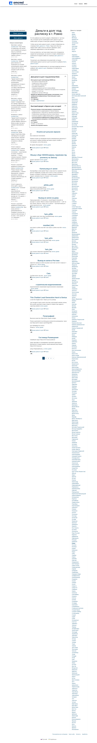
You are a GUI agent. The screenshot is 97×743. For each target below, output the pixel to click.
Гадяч (73, 191)
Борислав (74, 133)
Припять (74, 526)
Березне (74, 111)
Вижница (74, 171)
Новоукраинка (76, 466)
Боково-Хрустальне (77, 126)
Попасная (74, 517)
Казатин (74, 314)
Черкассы (74, 688)
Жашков (74, 259)
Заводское (75, 270)
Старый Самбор (76, 611)
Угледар (74, 656)
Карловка (74, 331)
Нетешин (74, 444)
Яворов (74, 721)
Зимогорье (75, 285)
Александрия (75, 56)
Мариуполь (75, 411)
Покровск (74, 511)
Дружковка (75, 247)
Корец (73, 352)
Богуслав (74, 125)
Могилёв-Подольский (78, 427)
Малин (73, 408)
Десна (73, 230)
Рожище (74, 546)
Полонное (74, 514)
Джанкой (74, 232)
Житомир (74, 48)
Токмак (74, 642)
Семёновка (75, 572)
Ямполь (74, 726)
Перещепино (75, 492)
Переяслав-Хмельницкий (79, 493)
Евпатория (75, 256)
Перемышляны (76, 488)
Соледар (74, 603)
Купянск (74, 382)
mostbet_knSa (15, 150)
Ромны (74, 548)
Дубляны (74, 249)
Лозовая (74, 391)
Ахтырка (74, 78)
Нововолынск (76, 452)
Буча (73, 150)
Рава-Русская (76, 533)
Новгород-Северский (78, 451)
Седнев (74, 569)
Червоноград (75, 686)
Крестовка (75, 377)
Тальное (74, 625)
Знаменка (74, 288)
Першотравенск (76, 495)
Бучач (73, 152)
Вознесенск (75, 179)
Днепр (73, 34)
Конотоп (74, 348)
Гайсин (74, 195)
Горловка (74, 210)
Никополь (74, 446)
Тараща (74, 627)
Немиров (74, 442)
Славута (74, 586)
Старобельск (75, 606)
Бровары (74, 140)
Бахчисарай (75, 90)
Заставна (74, 273)
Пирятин (74, 499)
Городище (75, 215)
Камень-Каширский (77, 328)
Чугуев (74, 702)
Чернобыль (75, 692)
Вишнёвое (74, 174)
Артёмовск (75, 75)
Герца (73, 200)
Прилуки (74, 522)
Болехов (74, 130)
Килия (73, 338)
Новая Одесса (76, 449)
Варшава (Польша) (77, 157)
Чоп (73, 698)
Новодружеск (76, 458)
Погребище (75, 500)
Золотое (74, 290)
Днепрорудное (76, 234)
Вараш (73, 155)
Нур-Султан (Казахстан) (78, 471)
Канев (73, 329)
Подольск (74, 507)
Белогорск (75, 99)
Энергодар (75, 715)
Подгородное (75, 505)
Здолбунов (75, 282)
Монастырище (76, 434)
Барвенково (75, 87)
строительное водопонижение (48, 285)
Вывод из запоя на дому (48, 198)
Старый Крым (76, 610)
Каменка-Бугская (77, 323)
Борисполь (75, 135)
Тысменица (75, 652)
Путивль (74, 529)
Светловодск (75, 563)
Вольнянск (75, 188)
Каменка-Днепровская (78, 324)
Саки (73, 553)
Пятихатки (75, 531)
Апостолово (75, 72)
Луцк (73, 399)
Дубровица (75, 253)
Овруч (73, 475)
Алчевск (74, 65)
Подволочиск (75, 502)
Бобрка (74, 119)
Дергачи (74, 229)
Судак (73, 616)
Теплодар (74, 632)
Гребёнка (74, 222)
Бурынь (74, 147)
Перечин (74, 490)
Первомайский (76, 485)
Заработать (85, 734)
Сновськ (74, 596)
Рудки (73, 551)
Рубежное (74, 550)
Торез (73, 644)
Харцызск (74, 669)
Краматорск (75, 364)
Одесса (74, 36)
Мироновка (75, 423)
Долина (74, 241)
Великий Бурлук (76, 167)
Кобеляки (74, 341)
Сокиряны (75, 601)
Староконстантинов (77, 608)
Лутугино (74, 398)
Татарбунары (75, 628)
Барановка (75, 85)
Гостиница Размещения (48, 337)
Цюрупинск (75, 685)
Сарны (74, 557)
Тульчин (74, 651)
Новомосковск (76, 461)
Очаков (74, 480)
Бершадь (74, 116)
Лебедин (74, 388)
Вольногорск (75, 186)
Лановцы (74, 386)
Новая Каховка (76, 447)
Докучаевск (75, 239)
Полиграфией (48, 316)
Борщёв (74, 136)
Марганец (74, 410)
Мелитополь (75, 413)
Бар (73, 84)
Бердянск (74, 104)
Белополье (75, 101)
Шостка (74, 709)
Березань (74, 109)
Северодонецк (76, 567)
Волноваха (75, 181)
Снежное (74, 592)
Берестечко (75, 113)
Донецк (74, 244)
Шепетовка (75, 707)
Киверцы (74, 336)
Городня (74, 217)
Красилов (74, 365)
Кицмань (74, 340)
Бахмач (74, 89)
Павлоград (75, 481)
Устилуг (74, 664)
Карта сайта (72, 734)
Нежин (74, 440)
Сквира (74, 582)
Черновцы (75, 693)
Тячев (73, 654)
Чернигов (74, 690)
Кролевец (74, 379)
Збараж (74, 275)
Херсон (74, 51)
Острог (74, 478)
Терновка (74, 635)
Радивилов (75, 536)
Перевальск (75, 487)
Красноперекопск (77, 369)
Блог (75, 3)
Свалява (74, 558)
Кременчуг (75, 376)
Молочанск (75, 430)
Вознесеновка (76, 177)
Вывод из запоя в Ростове (48, 261)
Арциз (73, 77)
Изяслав (74, 304)
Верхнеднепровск (77, 169)
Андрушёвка (75, 68)
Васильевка (75, 159)
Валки (73, 154)
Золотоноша (75, 292)
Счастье (74, 622)
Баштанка (74, 92)
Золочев (74, 294)
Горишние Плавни (77, 208)
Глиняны (74, 201)
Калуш (73, 318)
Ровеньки (74, 541)
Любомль (74, 401)
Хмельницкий (75, 674)
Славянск (74, 589)
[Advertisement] (48, 18)
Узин (73, 659)
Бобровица (75, 121)
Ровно (47, 147)
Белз (73, 97)
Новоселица (75, 464)
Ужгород (74, 41)
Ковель (74, 343)
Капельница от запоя (48, 169)
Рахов (73, 49)
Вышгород (75, 189)
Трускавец (75, 649)
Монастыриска (76, 432)
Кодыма (74, 345)
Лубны (73, 394)
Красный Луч (75, 372)
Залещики (75, 271)
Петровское (75, 497)
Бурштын (74, 145)
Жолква (74, 268)
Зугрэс (74, 297)
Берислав (74, 114)
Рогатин (74, 545)
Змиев (73, 287)
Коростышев (75, 355)
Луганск (74, 396)
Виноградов (75, 172)
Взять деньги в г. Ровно (43, 46)
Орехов (74, 476)
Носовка (74, 470)
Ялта (73, 724)
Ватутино (74, 162)
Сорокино (75, 604)
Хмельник (74, 673)
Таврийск (74, 623)
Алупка (74, 61)
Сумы (73, 618)
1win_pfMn (48, 214)
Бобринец (74, 118)
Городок (74, 218)
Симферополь (76, 575)
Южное (74, 717)
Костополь (75, 362)
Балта (73, 82)
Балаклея (74, 80)
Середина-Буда (76, 574)
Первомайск (75, 483)
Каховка (74, 333)
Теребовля (75, 633)
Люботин (74, 403)
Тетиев (74, 639)
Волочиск (74, 183)
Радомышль (75, 538)
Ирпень (74, 306)
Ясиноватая (75, 729)
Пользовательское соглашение (59, 734)
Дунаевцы (74, 254)
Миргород (75, 420)
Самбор (74, 555)
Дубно (73, 251)
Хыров (73, 683)
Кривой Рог (75, 39)
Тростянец (75, 647)
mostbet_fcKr (48, 225)
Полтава (74, 516)
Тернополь (75, 637)
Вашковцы (75, 164)
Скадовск (74, 579)
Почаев (74, 519)
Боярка (74, 138)
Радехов (74, 534)
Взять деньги (18, 33)
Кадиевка (74, 312)
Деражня (74, 227)
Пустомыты (75, 528)
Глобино (74, 203)
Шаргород (75, 704)
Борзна (74, 131)
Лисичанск (75, 389)
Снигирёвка (75, 594)
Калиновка (75, 316)
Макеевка (74, 405)
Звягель (74, 280)
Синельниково (76, 577)
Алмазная (74, 60)
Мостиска (74, 435)
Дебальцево (75, 225)
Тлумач (74, 640)
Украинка (74, 661)
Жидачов (74, 265)
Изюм (73, 302)
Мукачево (74, 437)
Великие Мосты (76, 166)
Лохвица (74, 393)
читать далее (47, 145)
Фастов (74, 666)
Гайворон (74, 193)
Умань (73, 663)
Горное (74, 212)
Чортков (74, 700)
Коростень (75, 353)
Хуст (73, 681)
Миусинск (74, 425)
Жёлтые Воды (76, 263)
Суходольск (75, 620)
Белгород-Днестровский (79, 95)
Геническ (74, 198)
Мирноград (75, 422)
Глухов (74, 205)
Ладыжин (74, 384)
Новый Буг (75, 468)
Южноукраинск (76, 719)
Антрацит (74, 70)
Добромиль (75, 236)
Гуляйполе (75, 224)
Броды (74, 142)
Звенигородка (76, 278)
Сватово (74, 560)
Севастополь (75, 565)
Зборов (74, 277)
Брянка (74, 143)
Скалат (74, 581)
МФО (85, 3)
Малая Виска (75, 406)
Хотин (73, 678)
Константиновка (76, 350)
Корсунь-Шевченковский (79, 357)
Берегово (74, 106)
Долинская (75, 242)
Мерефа (74, 417)
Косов (73, 360)
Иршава (74, 307)
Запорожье (75, 43)
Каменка (74, 321)
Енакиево (74, 258)
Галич (73, 196)
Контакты (78, 734)
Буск (73, 148)
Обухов (74, 473)
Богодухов (75, 123)
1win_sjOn (49, 238)
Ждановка (75, 261)
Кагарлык (74, 311)
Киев (73, 32)
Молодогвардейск (77, 429)
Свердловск (75, 562)
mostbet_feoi (14, 46)
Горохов (74, 220)
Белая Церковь (76, 94)
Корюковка (75, 359)
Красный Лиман (76, 370)
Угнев (73, 657)
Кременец (74, 374)
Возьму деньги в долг (38, 147)
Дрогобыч (74, 246)
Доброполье (75, 237)
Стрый (74, 615)
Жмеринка (75, 266)
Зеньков (74, 283)
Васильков (75, 160)
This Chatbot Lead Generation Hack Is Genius (48, 297)
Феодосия (75, 668)
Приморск (75, 524)
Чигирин (74, 697)
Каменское (75, 326)
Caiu (48, 273)
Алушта (74, 63)
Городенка (75, 213)
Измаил (74, 300)
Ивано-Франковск (77, 299)
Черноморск (75, 695)
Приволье (74, 521)
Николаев (74, 46)
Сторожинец (75, 613)
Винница (74, 37)
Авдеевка (74, 55)
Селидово (74, 570)
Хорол (73, 676)
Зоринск (74, 295)
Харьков (74, 671)
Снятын (74, 598)
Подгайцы (75, 504)
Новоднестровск (76, 456)
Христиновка (75, 680)
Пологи (74, 512)
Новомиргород (76, 459)
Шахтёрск (74, 705)
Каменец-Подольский (78, 319)
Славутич (74, 587)
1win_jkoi (48, 249)
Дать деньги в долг (41, 68)
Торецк (74, 645)
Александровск (76, 58)
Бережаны (75, 107)
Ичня (73, 309)
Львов (73, 44)
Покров (74, 509)
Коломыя (74, 347)
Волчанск (74, 184)
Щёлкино (74, 714)
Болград (74, 128)
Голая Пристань (76, 207)
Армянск (74, 73)
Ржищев (74, 540)
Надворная (75, 439)
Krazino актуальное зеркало (48, 132)
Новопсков (75, 463)
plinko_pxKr (48, 185)
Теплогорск (75, 630)
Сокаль (74, 599)
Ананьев (74, 66)
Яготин (74, 722)
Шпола (74, 710)
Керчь (73, 335)
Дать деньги (18, 38)
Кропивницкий (76, 381)
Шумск (74, 712)
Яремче (74, 727)
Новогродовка (76, 454)
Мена (73, 415)
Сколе (73, 584)
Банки (81, 3)
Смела (73, 591)
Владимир (75, 176)
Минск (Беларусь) (77, 418)
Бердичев (74, 102)
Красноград (75, 367)
